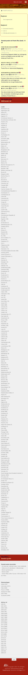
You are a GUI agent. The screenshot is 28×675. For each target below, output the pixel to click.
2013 (2, 628)
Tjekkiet (3, 507)
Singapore (4, 462)
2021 (2, 643)
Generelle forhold (7, 28)
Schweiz (3, 452)
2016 (2, 634)
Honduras (3, 286)
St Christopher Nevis (6, 479)
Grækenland (4, 267)
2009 (2, 621)
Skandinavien (4, 464)
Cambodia (4, 181)
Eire (2, 221)
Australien (4, 138)
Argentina (3, 129)
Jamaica (3, 307)
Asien (2, 136)
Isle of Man (4, 301)
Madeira (3, 351)
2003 (2, 610)
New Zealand (4, 396)
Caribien (3, 187)
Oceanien (3, 413)
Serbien (3, 456)
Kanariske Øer (5, 314)
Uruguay (3, 529)
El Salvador (4, 222)
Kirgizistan (4, 323)
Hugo (20, 670)
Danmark (3, 211)
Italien (2, 305)
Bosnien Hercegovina (6, 164)
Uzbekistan (4, 533)
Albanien (3, 114)
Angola (3, 123)
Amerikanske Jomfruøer (7, 120)
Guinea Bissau (5, 280)
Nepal (2, 394)
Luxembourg (4, 346)
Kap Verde (4, 316)
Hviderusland (4, 290)
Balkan (3, 146)
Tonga (3, 510)
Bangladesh (4, 150)
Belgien (3, 153)
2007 (2, 617)
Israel (2, 303)
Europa (3, 239)
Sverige (3, 484)
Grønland (3, 269)
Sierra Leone (4, 460)
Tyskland (3, 522)
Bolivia (3, 163)
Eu (2, 236)
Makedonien (4, 353)
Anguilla (3, 125)
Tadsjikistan (4, 497)
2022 (2, 645)
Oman (3, 417)
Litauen (3, 344)
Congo (3, 202)
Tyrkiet (3, 520)
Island (3, 299)
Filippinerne (4, 245)
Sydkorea (3, 492)
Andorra (3, 122)
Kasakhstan (4, 318)
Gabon (3, 258)
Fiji (2, 243)
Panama (3, 422)
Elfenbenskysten (5, 224)
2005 (2, 613)
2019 (2, 639)
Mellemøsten (4, 374)
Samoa (3, 447)
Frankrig (3, 252)
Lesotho (3, 333)
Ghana (3, 264)
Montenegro (4, 383)
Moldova (3, 378)
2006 (2, 615)
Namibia (3, 389)
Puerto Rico (4, 434)
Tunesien (3, 514)
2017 (2, 636)
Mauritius (3, 370)
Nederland (4, 391)
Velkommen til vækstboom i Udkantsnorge (12, 568)
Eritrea (3, 230)
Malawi (3, 355)
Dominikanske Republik (7, 215)
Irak (2, 295)
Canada (3, 185)
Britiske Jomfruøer (6, 170)
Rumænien (4, 437)
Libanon (3, 336)
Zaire (2, 546)
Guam (3, 273)
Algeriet (3, 116)
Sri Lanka (3, 477)
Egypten (3, 219)
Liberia (3, 338)
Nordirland (4, 407)
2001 (2, 606)
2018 (2, 638)
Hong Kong (4, 288)
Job (4, 31)
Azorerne (3, 140)
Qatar (2, 436)
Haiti (2, 284)
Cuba (2, 207)
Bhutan (3, 161)
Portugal (3, 432)
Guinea (3, 279)
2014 (2, 630)
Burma (3, 178)
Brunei (3, 172)
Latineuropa (4, 331)
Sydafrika (3, 488)
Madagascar (4, 350)
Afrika (2, 112)
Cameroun (4, 183)
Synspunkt (4, 595)
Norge (3, 411)
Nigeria (3, 402)
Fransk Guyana (5, 254)
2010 (2, 623)
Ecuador (3, 217)
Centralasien (4, 193)
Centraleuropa (5, 194)
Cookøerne (4, 204)
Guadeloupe (4, 271)
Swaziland (4, 486)
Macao (3, 348)
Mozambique (4, 387)
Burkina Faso (4, 176)
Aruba (3, 133)
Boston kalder (5, 572)
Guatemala (4, 275)
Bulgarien (3, 174)
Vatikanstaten (4, 535)
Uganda (3, 523)
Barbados (3, 151)
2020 (2, 641)
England (3, 226)
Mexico (3, 376)
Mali (2, 361)
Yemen (3, 544)
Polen (2, 430)
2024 (2, 649)
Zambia (3, 548)
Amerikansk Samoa (6, 118)
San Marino (4, 449)
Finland (3, 247)
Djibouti (3, 213)
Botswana (4, 166)
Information (4, 586)
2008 (2, 619)
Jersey (3, 310)
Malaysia (3, 357)
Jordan (3, 312)
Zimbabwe (4, 550)
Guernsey (4, 277)
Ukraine (3, 525)
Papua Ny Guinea (5, 424)
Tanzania (3, 501)
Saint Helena (4, 443)
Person (3, 590)
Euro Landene (5, 237)
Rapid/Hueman (6, 670)
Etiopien (3, 234)
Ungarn (3, 527)
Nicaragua (4, 398)
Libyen (3, 340)
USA (2, 531)
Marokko (3, 364)
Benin (2, 157)
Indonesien (4, 293)
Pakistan (3, 419)
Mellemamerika (5, 372)
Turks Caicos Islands (6, 518)
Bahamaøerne (5, 142)
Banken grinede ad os (7, 570)
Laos (2, 329)
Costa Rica (4, 206)
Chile (2, 196)
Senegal (3, 454)
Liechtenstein (4, 342)
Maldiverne (4, 359)
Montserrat (4, 385)
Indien (3, 292)
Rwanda (3, 441)
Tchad (3, 503)
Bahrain (3, 144)
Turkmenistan (4, 516)
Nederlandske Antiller (6, 393)
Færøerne (3, 241)
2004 (2, 611)
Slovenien (3, 469)
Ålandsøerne (4, 108)
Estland (3, 232)
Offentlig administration (9, 33)
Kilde (2, 588)
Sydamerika (4, 490)
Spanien (3, 475)
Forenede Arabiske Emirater (8, 250)
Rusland (3, 439)
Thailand (3, 505)
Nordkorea (4, 409)
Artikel (3, 584)
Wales (3, 542)
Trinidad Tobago (5, 512)
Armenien (3, 131)
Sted (2, 593)
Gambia (3, 260)
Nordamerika (4, 404)
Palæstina (4, 421)
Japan (3, 308)
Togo (2, 508)
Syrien (3, 495)
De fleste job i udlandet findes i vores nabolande (14, 566)
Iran (2, 297)
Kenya (3, 320)
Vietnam (3, 540)
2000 (2, 604)
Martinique (4, 366)
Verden (3, 538)
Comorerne (4, 200)
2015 (2, 632)
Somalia (3, 471)
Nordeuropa (4, 406)
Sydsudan (4, 493)
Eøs (2, 228)
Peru (2, 428)
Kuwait (3, 327)
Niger (2, 400)
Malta (2, 363)
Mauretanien (4, 368)
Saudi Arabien (5, 450)
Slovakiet (3, 467)
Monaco (3, 379)
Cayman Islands (5, 189)
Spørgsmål (4, 591)
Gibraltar (3, 265)
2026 (2, 653)
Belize (3, 155)
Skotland (3, 465)
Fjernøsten (4, 249)
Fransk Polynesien (6, 256)
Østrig (3, 415)
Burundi (3, 179)
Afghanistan (4, 110)
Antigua (3, 127)
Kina (2, 322)
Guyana (3, 282)
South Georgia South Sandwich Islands (11, 473)
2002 (2, 608)
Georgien (3, 262)
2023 (2, 647)
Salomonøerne (5, 445)
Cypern (3, 209)
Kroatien (3, 325)
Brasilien (3, 168)
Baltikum (3, 148)
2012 (2, 626)
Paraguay (3, 426)
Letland (3, 335)
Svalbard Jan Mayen (6, 482)
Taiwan (3, 499)
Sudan (3, 480)
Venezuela (4, 536)
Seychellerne (4, 458)
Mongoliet (3, 381)
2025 (2, 651)
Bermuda (3, 159)
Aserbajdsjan (4, 135)
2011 (2, 624)
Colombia (3, 198)
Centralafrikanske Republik (8, 191)
